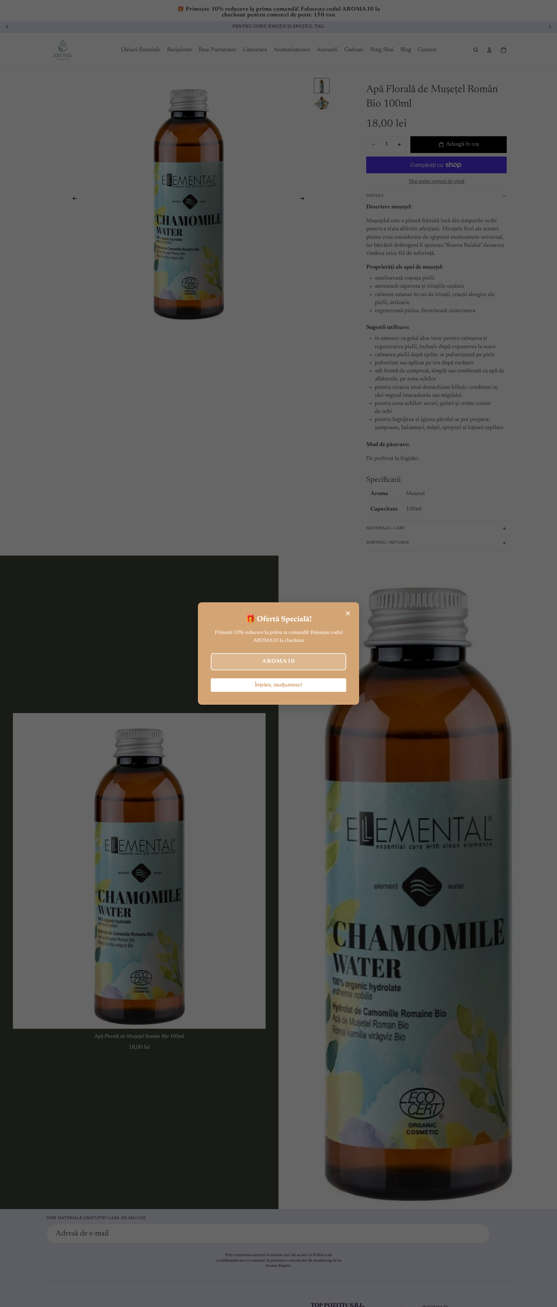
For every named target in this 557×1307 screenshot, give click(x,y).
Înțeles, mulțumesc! (278, 685)
